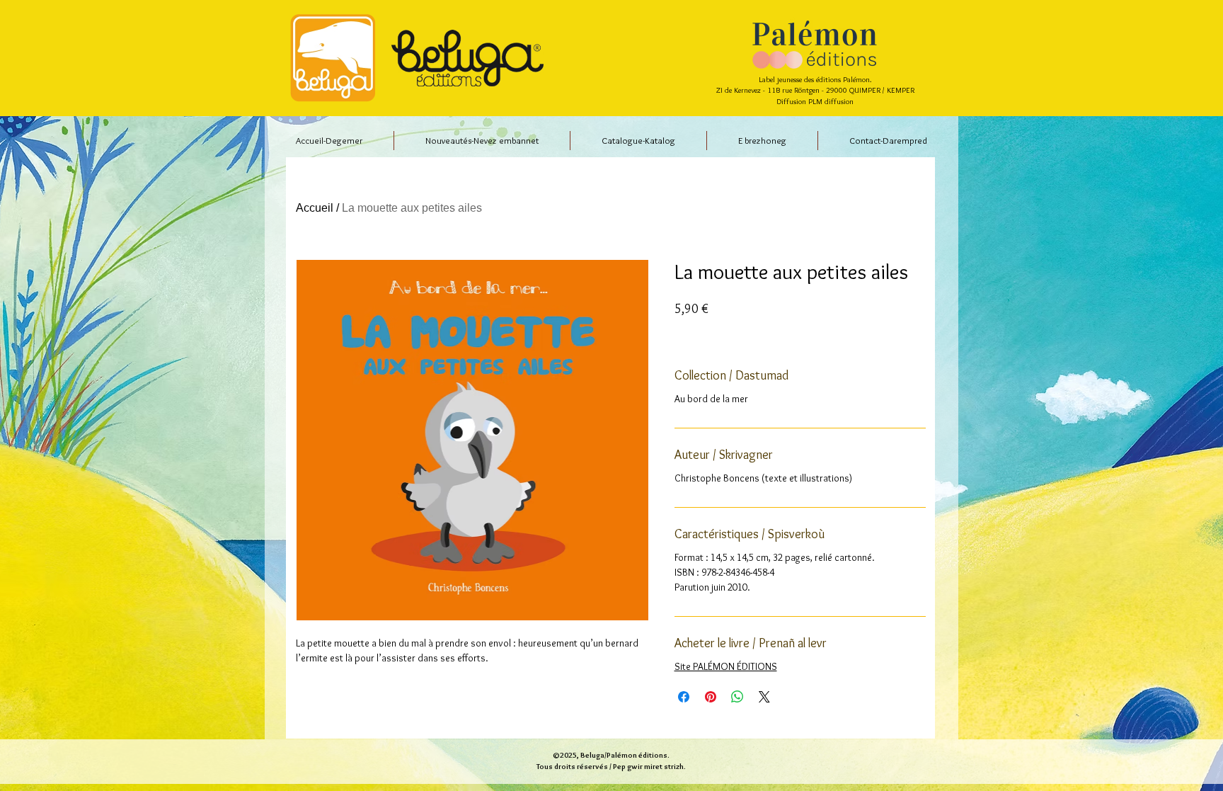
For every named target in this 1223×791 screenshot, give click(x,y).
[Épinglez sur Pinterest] (710, 696)
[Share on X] (764, 696)
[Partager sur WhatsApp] (737, 696)
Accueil (314, 208)
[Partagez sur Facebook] (683, 696)
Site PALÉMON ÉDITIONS (725, 666)
